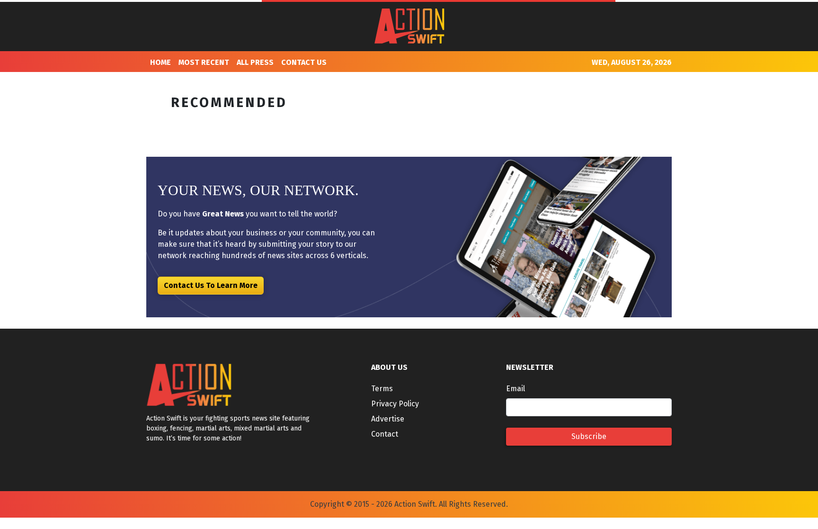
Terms (382, 388)
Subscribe (588, 436)
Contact (384, 434)
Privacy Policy (395, 403)
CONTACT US (304, 62)
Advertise (387, 418)
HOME (160, 62)
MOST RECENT (203, 62)
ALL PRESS (255, 62)
